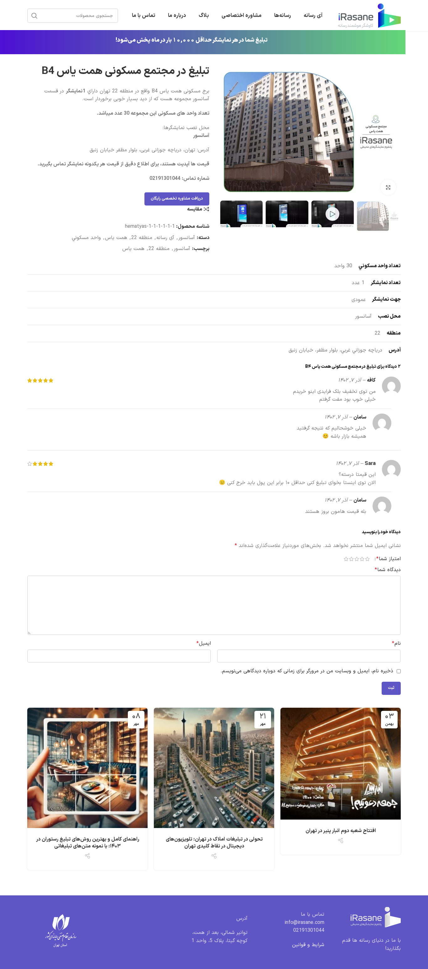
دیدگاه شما (388, 570)
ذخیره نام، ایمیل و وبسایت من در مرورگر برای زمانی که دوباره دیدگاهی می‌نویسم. (307, 671)
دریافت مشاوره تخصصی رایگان (177, 198)
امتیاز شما (388, 558)
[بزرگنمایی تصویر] (388, 187)
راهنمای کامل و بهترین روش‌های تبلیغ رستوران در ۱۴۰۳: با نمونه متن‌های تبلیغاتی (87, 843)
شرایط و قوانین (308, 945)
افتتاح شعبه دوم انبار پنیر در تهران (340, 831)
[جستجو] (34, 15)
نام (396, 643)
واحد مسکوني (86, 238)
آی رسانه (165, 238)
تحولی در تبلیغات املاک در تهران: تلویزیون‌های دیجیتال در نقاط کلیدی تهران (214, 843)
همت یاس (116, 238)
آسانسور (186, 238)
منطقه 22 (141, 238)
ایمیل (203, 643)
